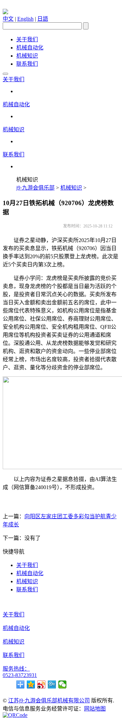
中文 (8, 19)
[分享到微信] (62, 684)
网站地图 (95, 709)
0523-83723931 (20, 675)
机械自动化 (29, 47)
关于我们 (27, 39)
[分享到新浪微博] (41, 684)
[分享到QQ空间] (31, 684)
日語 (42, 19)
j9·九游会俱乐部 (35, 188)
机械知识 (27, 56)
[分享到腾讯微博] (52, 684)
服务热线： (16, 669)
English (25, 19)
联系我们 (27, 64)
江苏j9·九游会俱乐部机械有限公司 (49, 700)
